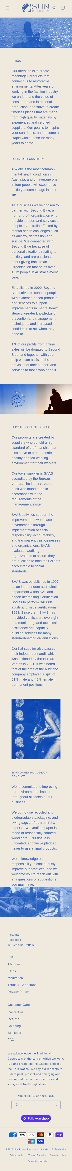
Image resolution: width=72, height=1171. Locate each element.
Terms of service (37, 1155)
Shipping (14, 1026)
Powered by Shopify (37, 1149)
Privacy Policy (18, 991)
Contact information (38, 1161)
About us (14, 964)
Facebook (14, 939)
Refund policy (59, 1149)
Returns (13, 1019)
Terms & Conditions (22, 985)
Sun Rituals (20, 1149)
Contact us (15, 1012)
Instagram (14, 934)
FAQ (11, 1039)
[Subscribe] (56, 1104)
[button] (7, 8)
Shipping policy (58, 1155)
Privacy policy (17, 1155)
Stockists (14, 1032)
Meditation (15, 978)
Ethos (12, 971)
